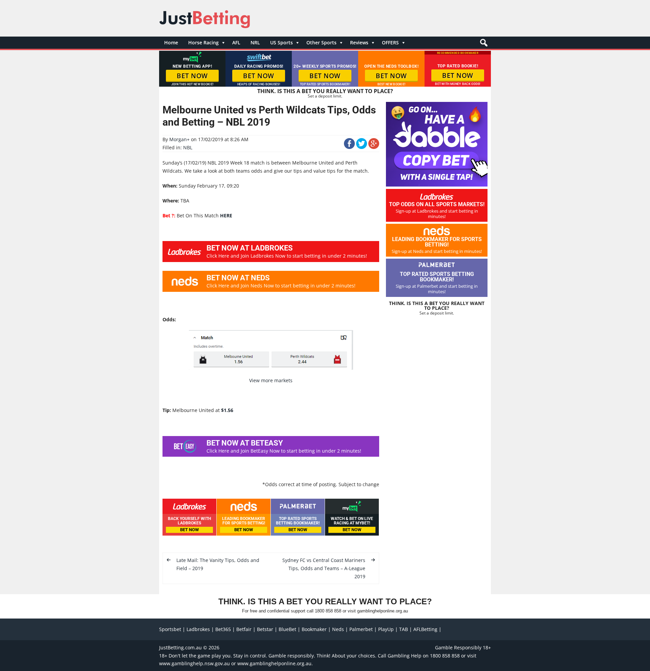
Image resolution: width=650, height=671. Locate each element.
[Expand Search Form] (483, 44)
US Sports (281, 42)
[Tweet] (361, 147)
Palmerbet (361, 629)
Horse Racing (203, 42)
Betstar (265, 629)
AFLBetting (425, 629)
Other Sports (321, 42)
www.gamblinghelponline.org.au (274, 663)
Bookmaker (314, 629)
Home (171, 42)
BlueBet (287, 629)
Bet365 (223, 629)
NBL (187, 147)
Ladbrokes (198, 629)
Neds (338, 629)
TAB (403, 629)
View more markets (270, 380)
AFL (236, 42)
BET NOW (192, 75)
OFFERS (390, 42)
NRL (255, 42)
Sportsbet (170, 629)
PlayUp (386, 629)
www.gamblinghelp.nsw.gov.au (194, 663)
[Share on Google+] (373, 147)
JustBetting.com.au (180, 647)
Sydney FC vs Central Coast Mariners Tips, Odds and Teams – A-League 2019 (323, 568)
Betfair (244, 629)
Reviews (359, 42)
